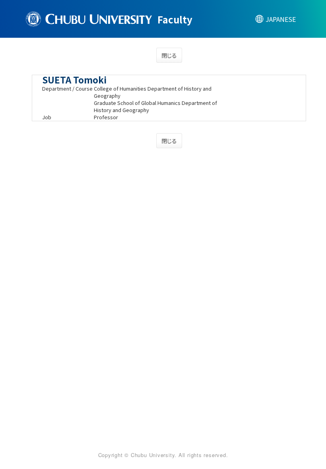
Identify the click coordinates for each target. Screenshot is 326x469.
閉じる (169, 55)
